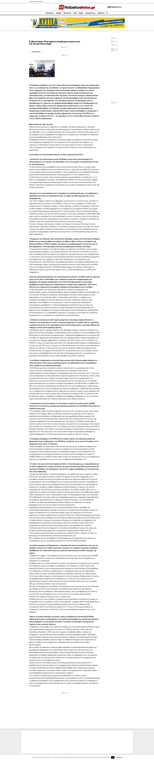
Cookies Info (118, 757)
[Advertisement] (114, 78)
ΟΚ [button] (112, 757)
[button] (107, 13)
